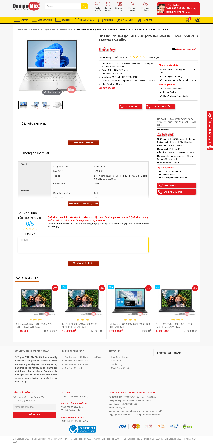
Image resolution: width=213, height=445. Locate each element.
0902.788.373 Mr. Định (72, 407)
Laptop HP (49, 29)
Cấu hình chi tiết (107, 88)
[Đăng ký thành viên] (197, 20)
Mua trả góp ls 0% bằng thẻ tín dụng (82, 357)
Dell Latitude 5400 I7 (43, 439)
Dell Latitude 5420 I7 (174, 439)
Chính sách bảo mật (120, 368)
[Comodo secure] (187, 426)
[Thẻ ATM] (149, 426)
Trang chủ (21, 29)
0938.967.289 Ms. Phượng (181, 8)
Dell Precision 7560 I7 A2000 (87, 439)
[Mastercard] (135, 426)
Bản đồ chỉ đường (119, 357)
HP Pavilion (65, 29)
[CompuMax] (26, 6)
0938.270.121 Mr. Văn (178, 12)
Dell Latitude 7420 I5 (133, 439)
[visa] (122, 426)
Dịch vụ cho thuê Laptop (76, 364)
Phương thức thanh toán (76, 361)
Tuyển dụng (116, 364)
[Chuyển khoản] (175, 426)
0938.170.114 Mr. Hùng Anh (75, 421)
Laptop (35, 29)
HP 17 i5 (68, 439)
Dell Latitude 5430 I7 (22, 439)
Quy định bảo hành (73, 368)
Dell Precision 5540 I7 (112, 439)
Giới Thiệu (116, 361)
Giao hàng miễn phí (185, 49)
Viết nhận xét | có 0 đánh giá (136, 57)
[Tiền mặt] (162, 426)
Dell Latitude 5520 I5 (153, 439)
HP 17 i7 (58, 439)
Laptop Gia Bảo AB (169, 352)
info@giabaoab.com (130, 223)
